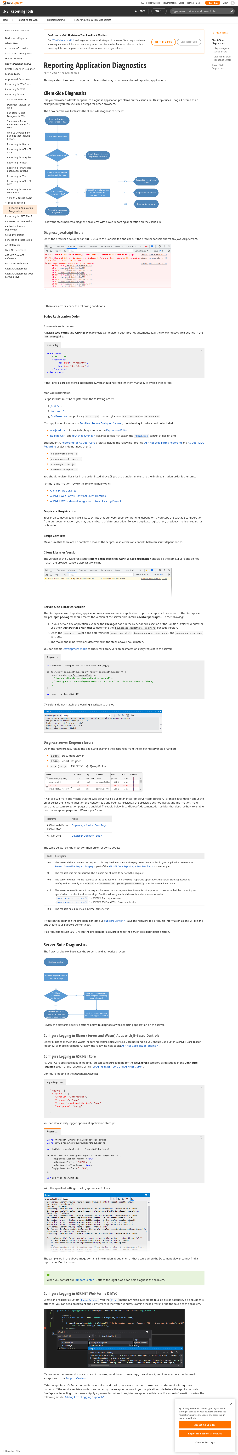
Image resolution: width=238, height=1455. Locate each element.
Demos (199, 2)
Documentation (169, 2)
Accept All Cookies (205, 1424)
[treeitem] (16, 38)
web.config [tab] (52, 345)
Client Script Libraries (63, 490)
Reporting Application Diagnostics (92, 19)
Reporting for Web (28, 19)
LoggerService (89, 1299)
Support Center (153, 2)
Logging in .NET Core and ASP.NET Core (117, 1066)
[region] (205, 1425)
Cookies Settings (205, 1442)
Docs (5, 19)
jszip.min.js (57, 435)
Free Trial (213, 2)
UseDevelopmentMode (80, 675)
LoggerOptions (90, 1155)
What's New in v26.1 (63, 40)
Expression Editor (116, 430)
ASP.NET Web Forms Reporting (163, 442)
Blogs (181, 2)
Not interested (189, 42)
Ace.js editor (57, 430)
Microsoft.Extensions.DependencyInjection (81, 1139)
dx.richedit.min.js (82, 435)
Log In (225, 2)
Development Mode (75, 649)
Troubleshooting (56, 19)
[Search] (231, 11)
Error (114, 1299)
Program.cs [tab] (52, 657)
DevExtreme (58, 416)
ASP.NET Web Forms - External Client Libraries (78, 496)
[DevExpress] (13, 3)
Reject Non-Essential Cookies (205, 1433)
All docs (140, 11)
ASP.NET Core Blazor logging (138, 1045)
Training (190, 2)
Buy (142, 2)
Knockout (56, 411)
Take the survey (163, 42)
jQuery (55, 406)
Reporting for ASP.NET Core (78, 442)
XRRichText (141, 435)
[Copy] (201, 351)
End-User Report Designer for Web (101, 423)
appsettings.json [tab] (55, 1082)
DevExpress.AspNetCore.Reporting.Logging (80, 1142)
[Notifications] (233, 3)
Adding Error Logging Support (83, 1397)
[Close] (231, 1403)
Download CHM (13, 1450)
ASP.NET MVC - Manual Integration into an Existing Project (85, 501)
